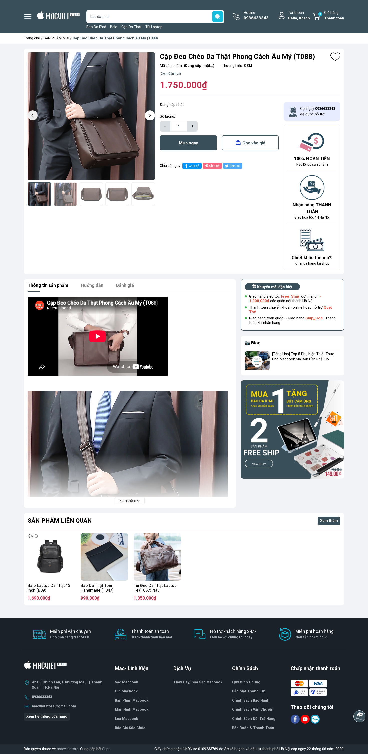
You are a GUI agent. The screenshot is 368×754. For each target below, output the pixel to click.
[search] (217, 16)
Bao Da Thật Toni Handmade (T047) (97, 588)
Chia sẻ (194, 166)
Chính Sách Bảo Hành (250, 700)
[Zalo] (315, 719)
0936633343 (42, 697)
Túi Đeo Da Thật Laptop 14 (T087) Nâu (155, 588)
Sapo (106, 749)
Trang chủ (32, 38)
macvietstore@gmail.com (54, 706)
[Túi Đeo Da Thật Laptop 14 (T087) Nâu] (157, 557)
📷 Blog (253, 342)
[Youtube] (306, 719)
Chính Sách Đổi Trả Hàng (253, 719)
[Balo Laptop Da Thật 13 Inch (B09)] (51, 557)
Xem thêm (329, 521)
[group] (91, 116)
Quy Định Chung (246, 682)
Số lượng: (167, 116)
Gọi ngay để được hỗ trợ (317, 111)
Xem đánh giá (171, 73)
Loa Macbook (126, 719)
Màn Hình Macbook (131, 709)
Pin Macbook (126, 691)
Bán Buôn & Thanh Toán (253, 728)
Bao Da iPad (96, 27)
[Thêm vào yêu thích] (335, 57)
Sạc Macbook (126, 682)
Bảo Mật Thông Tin (248, 691)
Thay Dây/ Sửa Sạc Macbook (197, 682)
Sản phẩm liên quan (60, 520)
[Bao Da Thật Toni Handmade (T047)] (104, 557)
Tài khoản (299, 15)
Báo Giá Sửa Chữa (130, 728)
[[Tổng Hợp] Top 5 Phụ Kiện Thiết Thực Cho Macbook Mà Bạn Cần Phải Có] (257, 360)
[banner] (292, 429)
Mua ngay (188, 142)
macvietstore (67, 749)
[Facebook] (296, 719)
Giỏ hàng (331, 15)
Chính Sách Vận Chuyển (252, 709)
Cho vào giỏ (253, 142)
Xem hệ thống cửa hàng (46, 716)
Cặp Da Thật (131, 27)
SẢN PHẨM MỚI (56, 38)
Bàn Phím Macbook (131, 700)
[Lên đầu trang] (360, 730)
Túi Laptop (153, 27)
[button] (150, 115)
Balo (113, 27)
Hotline (256, 15)
